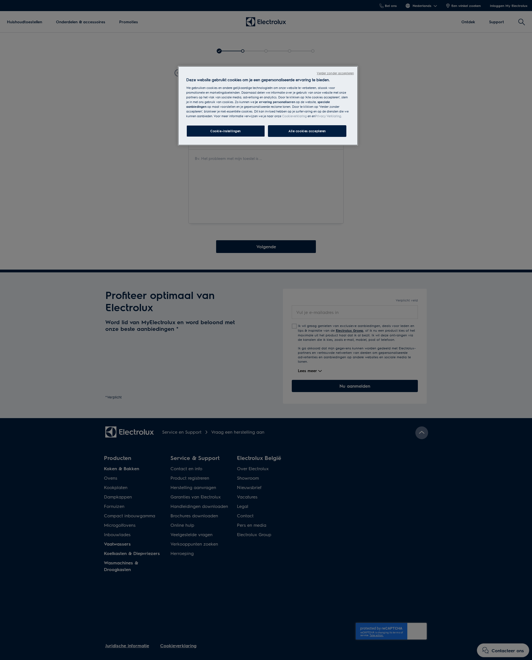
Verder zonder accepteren (335, 73)
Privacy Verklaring (328, 116)
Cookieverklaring (294, 116)
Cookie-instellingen (225, 131)
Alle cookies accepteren (307, 131)
